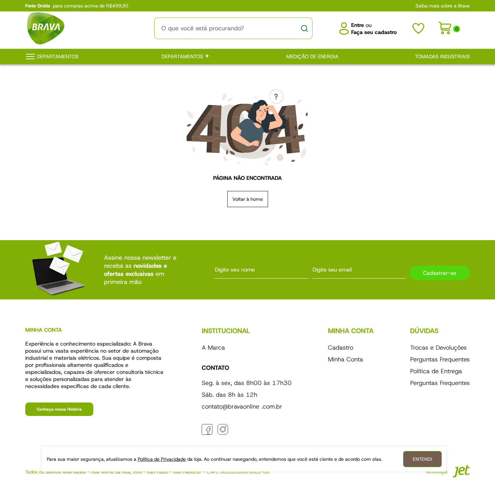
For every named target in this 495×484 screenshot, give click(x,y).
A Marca (213, 348)
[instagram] (223, 429)
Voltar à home (247, 199)
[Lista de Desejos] (418, 28)
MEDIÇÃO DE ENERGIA (312, 56)
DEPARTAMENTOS (183, 56)
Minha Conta (345, 359)
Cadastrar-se (439, 273)
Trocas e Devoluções (438, 348)
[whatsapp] (238, 429)
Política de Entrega (436, 371)
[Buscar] (304, 28)
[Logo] (77, 28)
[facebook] (207, 429)
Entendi (422, 459)
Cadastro (340, 348)
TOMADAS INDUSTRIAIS (442, 56)
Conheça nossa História (59, 409)
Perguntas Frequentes (440, 359)
